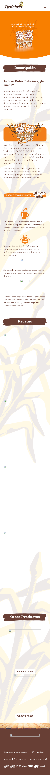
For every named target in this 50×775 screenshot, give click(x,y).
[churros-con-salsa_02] (26, 335)
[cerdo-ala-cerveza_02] (26, 401)
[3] (25, 675)
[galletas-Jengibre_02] (26, 532)
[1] (25, 630)
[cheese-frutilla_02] (26, 467)
